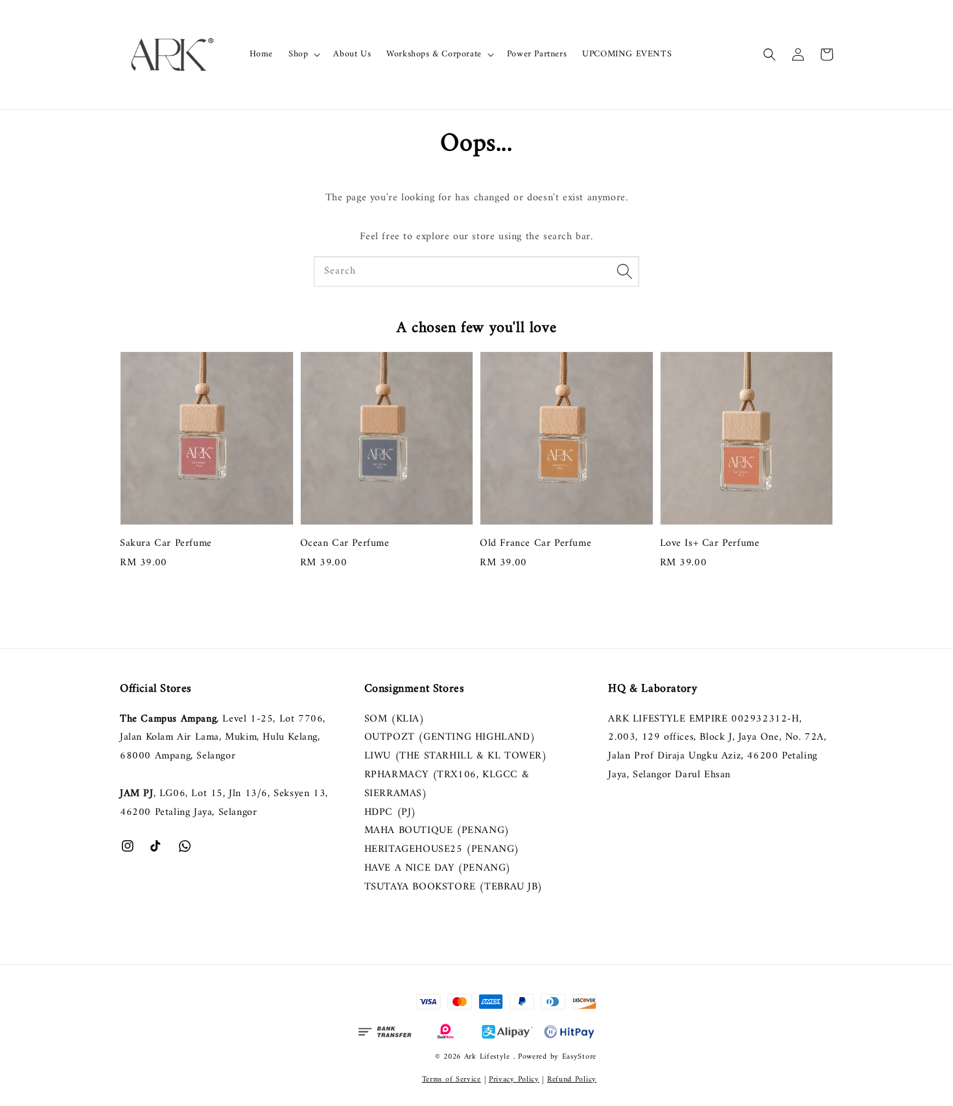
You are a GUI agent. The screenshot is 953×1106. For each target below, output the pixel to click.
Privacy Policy (514, 1080)
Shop (298, 54)
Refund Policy (571, 1080)
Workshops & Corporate (434, 54)
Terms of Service (451, 1080)
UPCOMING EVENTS (627, 54)
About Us (352, 54)
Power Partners (537, 54)
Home (261, 54)
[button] (769, 54)
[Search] (624, 271)
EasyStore (579, 1057)
